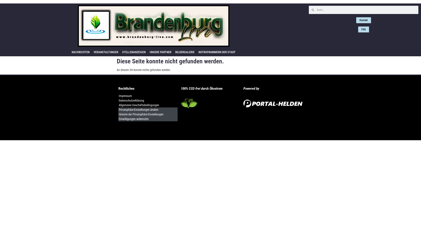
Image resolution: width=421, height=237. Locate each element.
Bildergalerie (185, 52)
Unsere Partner (160, 52)
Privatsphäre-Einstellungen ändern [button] (138, 109)
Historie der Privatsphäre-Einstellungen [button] (141, 114)
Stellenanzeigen (134, 52)
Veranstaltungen (106, 52)
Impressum (125, 96)
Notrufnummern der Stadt (216, 52)
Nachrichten (81, 52)
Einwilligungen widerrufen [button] (134, 119)
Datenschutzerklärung (131, 100)
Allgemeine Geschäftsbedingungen (139, 105)
